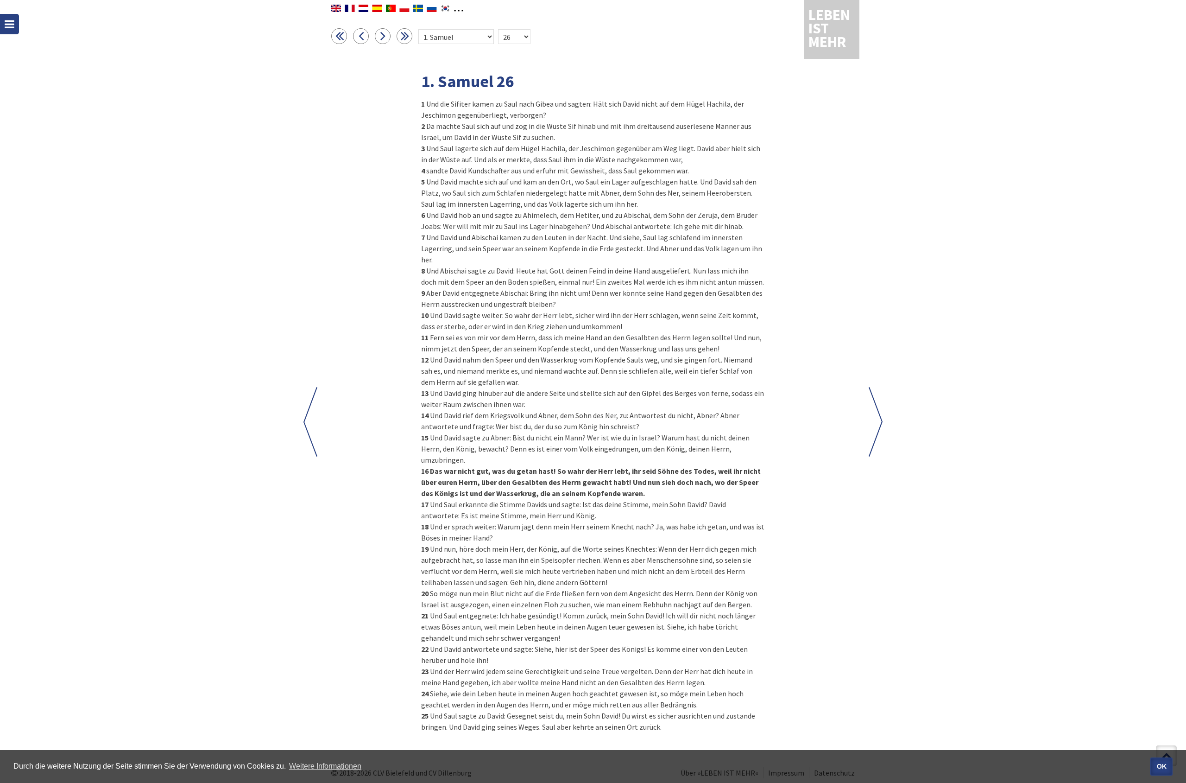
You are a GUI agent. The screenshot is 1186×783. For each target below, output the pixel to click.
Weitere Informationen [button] (325, 766)
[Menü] (9, 24)
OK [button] (1162, 766)
